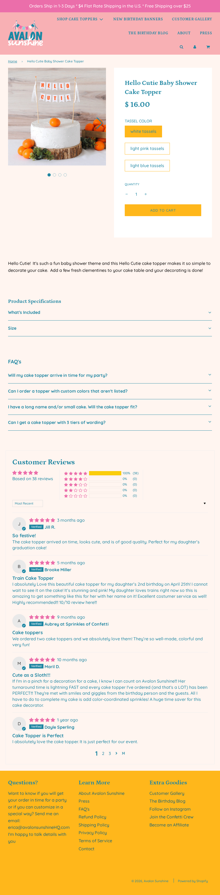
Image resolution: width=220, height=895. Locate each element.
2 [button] (103, 753)
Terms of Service (95, 840)
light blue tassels (147, 165)
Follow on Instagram (170, 809)
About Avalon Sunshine (101, 793)
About (184, 33)
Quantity (132, 184)
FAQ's (84, 809)
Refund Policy (92, 816)
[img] (42, 520)
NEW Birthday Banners (138, 19)
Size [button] (12, 328)
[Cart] (208, 47)
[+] (146, 194)
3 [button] (110, 753)
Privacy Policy (93, 832)
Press (206, 33)
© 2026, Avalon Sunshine (149, 881)
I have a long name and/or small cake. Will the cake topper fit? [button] (72, 406)
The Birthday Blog (148, 33)
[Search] (181, 47)
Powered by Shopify (193, 881)
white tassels (143, 131)
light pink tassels (147, 148)
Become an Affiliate (169, 825)
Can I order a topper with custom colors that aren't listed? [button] (67, 391)
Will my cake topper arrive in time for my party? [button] (57, 375)
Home (12, 61)
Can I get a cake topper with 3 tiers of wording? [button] (56, 422)
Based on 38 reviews (32, 478)
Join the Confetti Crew (171, 816)
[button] (99, 123)
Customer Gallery (192, 19)
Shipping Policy (94, 825)
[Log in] (194, 47)
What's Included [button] (24, 312)
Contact (86, 848)
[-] (127, 194)
